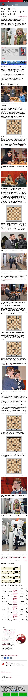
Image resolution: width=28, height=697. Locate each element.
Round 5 (11, 634)
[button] (8, 1)
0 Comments (24, 16)
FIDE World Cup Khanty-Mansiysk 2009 (11, 655)
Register (10, 677)
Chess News (10, 5)
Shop (2, 1)
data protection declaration (15, 691)
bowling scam (16, 557)
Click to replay (5, 230)
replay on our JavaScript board (19, 475)
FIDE (26, 560)
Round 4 (6, 634)
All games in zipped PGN (9, 631)
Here (14, 689)
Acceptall (23, 694)
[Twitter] (8, 658)
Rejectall (15, 694)
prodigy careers (7, 278)
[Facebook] (5, 658)
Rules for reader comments (6, 672)
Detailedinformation (6, 694)
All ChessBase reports (10, 630)
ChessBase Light (5, 644)
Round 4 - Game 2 (15, 617)
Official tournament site (9, 629)
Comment (3, 679)
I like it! (20, 16)
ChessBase (8, 662)
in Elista (9, 557)
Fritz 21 (4, 47)
